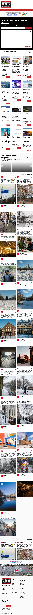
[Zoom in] (30, 31)
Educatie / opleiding (16, 170)
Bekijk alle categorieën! (27, 157)
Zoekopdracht (28, 27)
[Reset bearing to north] (30, 34)
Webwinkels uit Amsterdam (4, 137)
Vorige (26, 46)
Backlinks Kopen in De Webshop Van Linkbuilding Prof (16, 68)
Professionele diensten (14, 65)
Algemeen (13, 88)
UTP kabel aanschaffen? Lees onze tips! (5, 118)
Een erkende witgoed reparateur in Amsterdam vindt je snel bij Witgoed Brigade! (6, 94)
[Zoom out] (30, 32)
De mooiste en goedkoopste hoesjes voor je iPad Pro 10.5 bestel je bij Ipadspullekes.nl (27, 141)
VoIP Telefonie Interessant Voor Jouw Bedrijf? (15, 118)
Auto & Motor (27, 170)
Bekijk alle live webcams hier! (16, 562)
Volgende (29, 46)
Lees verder (18, 75)
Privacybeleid (8, 609)
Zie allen (29, 52)
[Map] (16, 39)
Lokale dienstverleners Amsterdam (4, 89)
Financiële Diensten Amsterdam (6, 169)
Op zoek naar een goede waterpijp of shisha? (16, 140)
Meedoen (8, 606)
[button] (8, 190)
